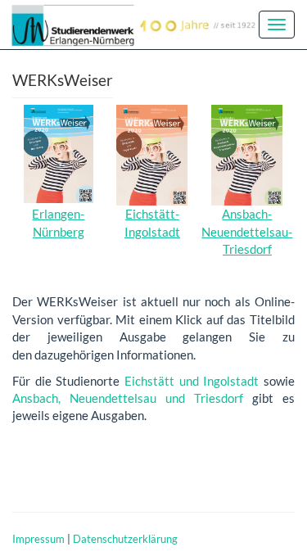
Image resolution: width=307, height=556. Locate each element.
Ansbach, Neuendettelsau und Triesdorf (127, 398)
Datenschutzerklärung (125, 538)
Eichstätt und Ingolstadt (191, 380)
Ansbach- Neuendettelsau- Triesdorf (246, 231)
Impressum (38, 538)
